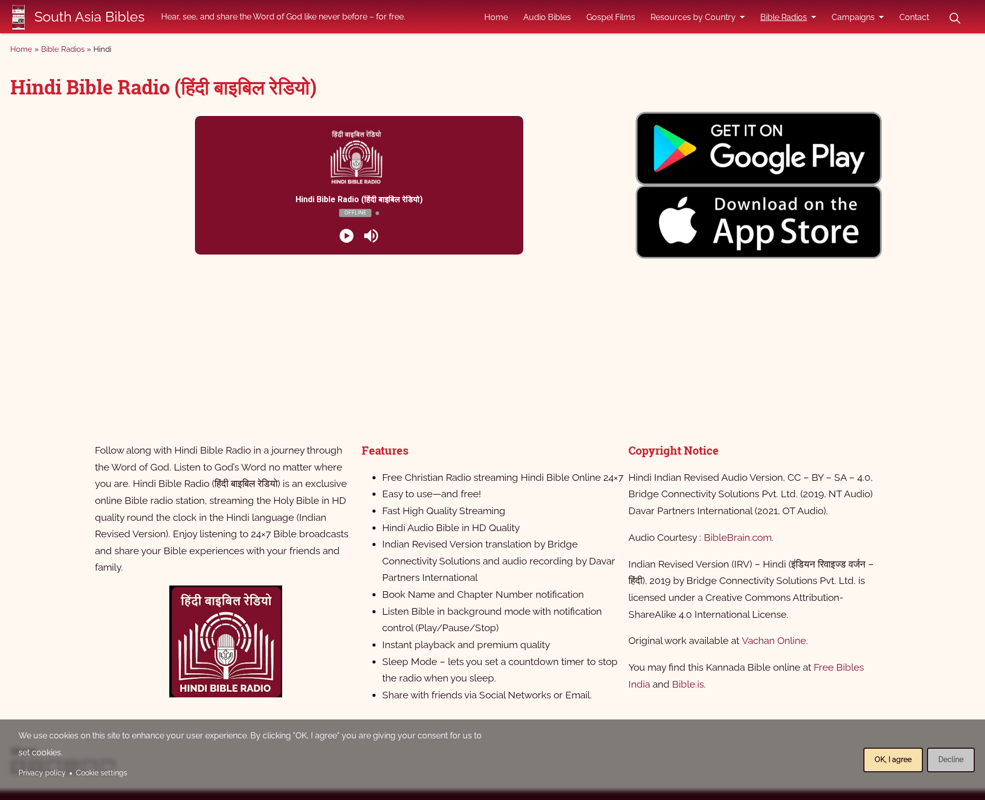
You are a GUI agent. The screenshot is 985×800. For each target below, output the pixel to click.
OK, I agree (893, 759)
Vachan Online (774, 640)
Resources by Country (693, 17)
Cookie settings (101, 773)
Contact (914, 17)
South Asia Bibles (89, 17)
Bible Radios (783, 17)
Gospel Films (610, 17)
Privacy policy (42, 773)
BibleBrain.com (738, 537)
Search (954, 18)
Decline (950, 759)
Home (496, 17)
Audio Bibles (547, 17)
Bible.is (688, 684)
